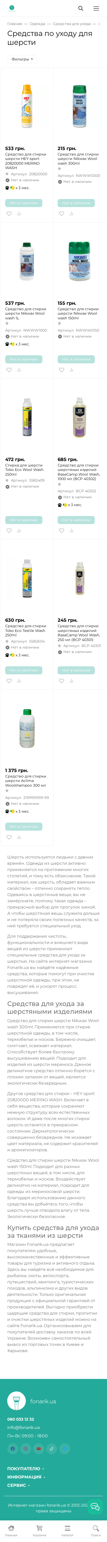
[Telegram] (64, 1448)
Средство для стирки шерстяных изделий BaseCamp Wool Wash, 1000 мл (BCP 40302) (79, 472)
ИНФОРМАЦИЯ (24, 1477)
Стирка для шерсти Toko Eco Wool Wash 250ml (24, 470)
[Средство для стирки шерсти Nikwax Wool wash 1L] (27, 261)
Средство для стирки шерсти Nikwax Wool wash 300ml (78, 159)
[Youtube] (38, 1448)
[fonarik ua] (11, 8)
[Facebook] (12, 1448)
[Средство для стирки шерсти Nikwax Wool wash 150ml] (80, 261)
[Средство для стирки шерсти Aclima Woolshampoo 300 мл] (27, 728)
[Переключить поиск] (81, 8)
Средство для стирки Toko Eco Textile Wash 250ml (25, 630)
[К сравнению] (19, 213)
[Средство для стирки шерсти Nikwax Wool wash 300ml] (80, 106)
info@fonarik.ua (23, 1427)
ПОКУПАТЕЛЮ (23, 1469)
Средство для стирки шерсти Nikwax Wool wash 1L (25, 313)
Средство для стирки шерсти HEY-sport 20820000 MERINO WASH (25, 161)
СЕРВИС (16, 1485)
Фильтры (20, 59)
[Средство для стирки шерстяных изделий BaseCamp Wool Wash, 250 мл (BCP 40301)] (80, 578)
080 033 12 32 (20, 1419)
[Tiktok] (51, 1448)
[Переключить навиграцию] (96, 8)
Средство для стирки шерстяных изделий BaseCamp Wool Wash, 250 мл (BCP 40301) (79, 633)
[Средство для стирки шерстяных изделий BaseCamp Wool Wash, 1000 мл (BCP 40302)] (80, 417)
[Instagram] (25, 1448)
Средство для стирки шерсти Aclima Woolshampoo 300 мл (25, 781)
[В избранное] (9, 213)
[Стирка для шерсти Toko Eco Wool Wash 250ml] (27, 417)
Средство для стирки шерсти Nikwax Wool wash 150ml (78, 313)
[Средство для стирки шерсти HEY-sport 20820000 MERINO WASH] (27, 106)
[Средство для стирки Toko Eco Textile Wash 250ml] (27, 578)
